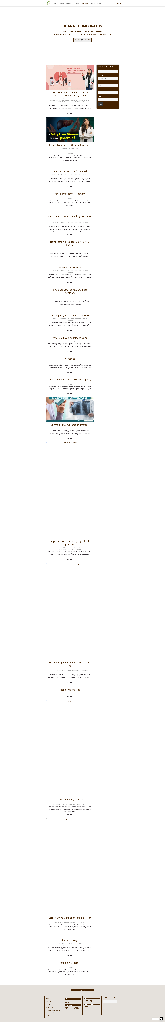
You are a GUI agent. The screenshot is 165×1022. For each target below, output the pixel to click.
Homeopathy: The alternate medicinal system (69, 243)
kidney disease (79, 670)
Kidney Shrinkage (70, 940)
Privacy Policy (50, 1007)
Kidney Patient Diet (70, 689)
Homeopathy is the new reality (70, 267)
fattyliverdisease (52, 150)
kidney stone (73, 101)
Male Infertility (89, 1004)
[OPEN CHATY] (161, 1018)
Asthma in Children (70, 962)
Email (99, 96)
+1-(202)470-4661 (117, 3)
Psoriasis (86, 1000)
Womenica (69, 358)
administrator (71, 98)
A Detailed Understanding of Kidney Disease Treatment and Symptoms (69, 94)
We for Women (75, 362)
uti (83, 101)
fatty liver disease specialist (72, 149)
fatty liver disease (63, 149)
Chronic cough (75, 1008)
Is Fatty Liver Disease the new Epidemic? (69, 145)
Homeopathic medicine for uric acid (69, 171)
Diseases (48, 1001)
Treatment (82, 990)
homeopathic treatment (84, 174)
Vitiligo (85, 1001)
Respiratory (75, 428)
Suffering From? (103, 75)
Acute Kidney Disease (54, 100)
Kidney (67, 998)
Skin (86, 998)
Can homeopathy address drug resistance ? (69, 218)
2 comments (70, 967)
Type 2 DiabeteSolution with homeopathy (69, 379)
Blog (77, 98)
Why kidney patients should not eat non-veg (70, 664)
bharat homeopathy (55, 149)
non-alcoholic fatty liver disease (77, 150)
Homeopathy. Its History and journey (70, 315)
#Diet (57, 670)
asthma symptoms (57, 922)
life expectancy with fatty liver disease (63, 150)
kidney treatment (80, 101)
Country (101, 82)
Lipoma (90, 1001)
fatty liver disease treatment (83, 149)
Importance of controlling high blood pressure (70, 543)
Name (100, 68)
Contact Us (49, 1004)
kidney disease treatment (66, 101)
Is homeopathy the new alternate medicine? (70, 291)
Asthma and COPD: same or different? (69, 424)
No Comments (70, 103)
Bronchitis (76, 1007)
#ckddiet (54, 670)
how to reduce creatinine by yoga (70, 337)
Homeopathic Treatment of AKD (74, 100)
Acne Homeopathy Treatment (70, 193)
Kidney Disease (79, 547)
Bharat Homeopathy (53, 1011)
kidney (59, 101)
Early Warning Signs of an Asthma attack (70, 917)
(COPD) (67, 1008)
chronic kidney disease (63, 100)
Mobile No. (101, 89)
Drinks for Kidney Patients (69, 799)
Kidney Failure (85, 670)
